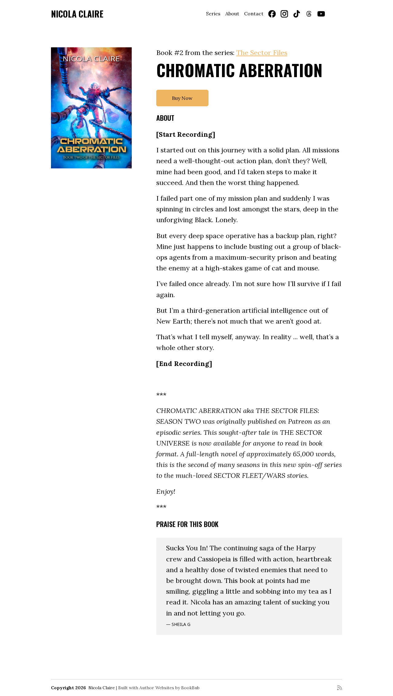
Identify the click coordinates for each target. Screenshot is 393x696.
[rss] (339, 687)
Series (213, 13)
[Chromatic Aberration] (91, 107)
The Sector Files (261, 52)
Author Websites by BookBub (169, 687)
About (232, 13)
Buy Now (182, 98)
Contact (253, 13)
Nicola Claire (77, 13)
